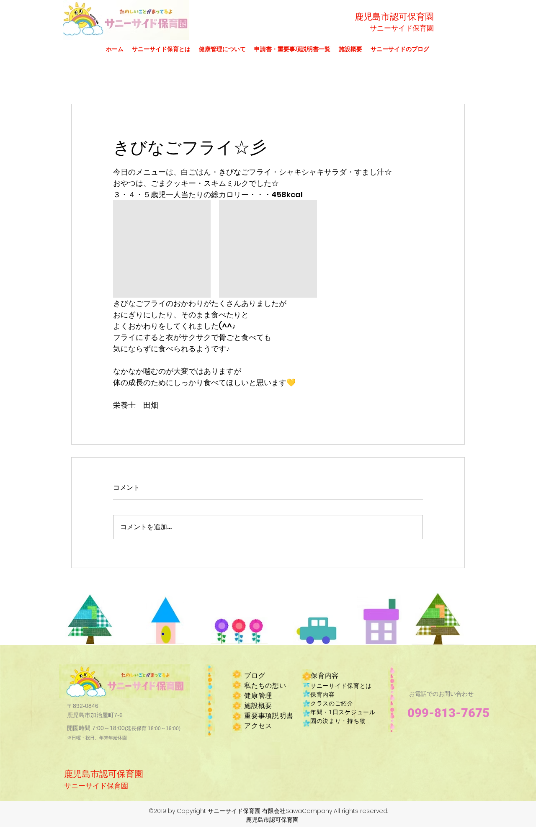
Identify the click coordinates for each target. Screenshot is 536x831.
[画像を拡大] (162, 249)
